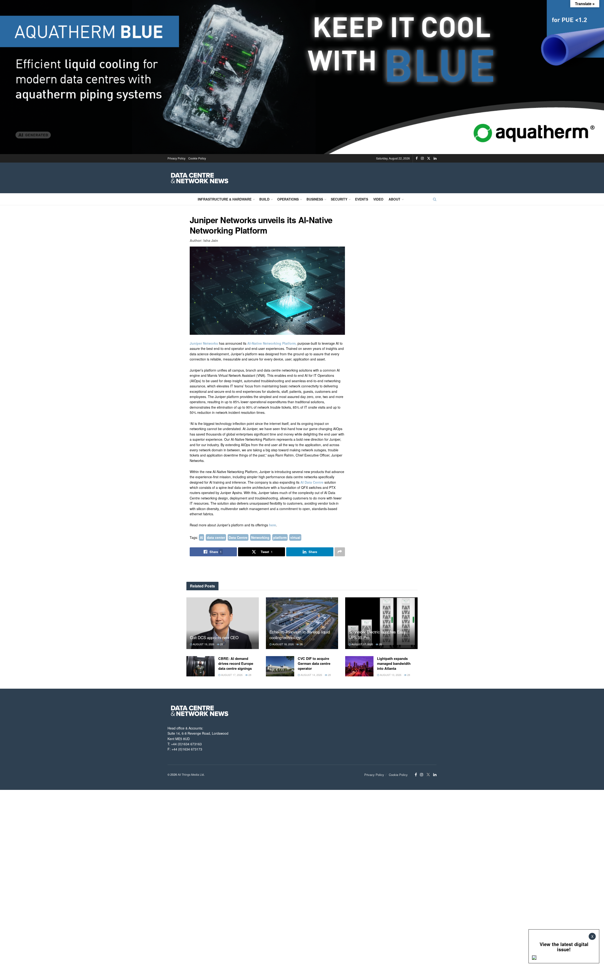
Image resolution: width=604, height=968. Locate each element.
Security (339, 199)
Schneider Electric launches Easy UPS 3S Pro (377, 634)
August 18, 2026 (283, 644)
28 (221, 644)
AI (201, 537)
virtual (295, 537)
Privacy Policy (176, 158)
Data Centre (238, 537)
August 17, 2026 (362, 644)
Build (264, 199)
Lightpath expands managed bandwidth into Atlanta (394, 663)
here (272, 525)
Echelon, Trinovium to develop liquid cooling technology (299, 634)
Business (314, 199)
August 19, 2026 (203, 644)
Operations (288, 199)
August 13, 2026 (390, 675)
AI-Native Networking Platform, (272, 343)
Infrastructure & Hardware (225, 199)
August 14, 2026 (311, 675)
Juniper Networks (204, 343)
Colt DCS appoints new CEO (214, 637)
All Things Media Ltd (191, 774)
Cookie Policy (197, 158)
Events (361, 199)
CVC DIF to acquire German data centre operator (314, 663)
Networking (260, 537)
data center (216, 537)
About (394, 199)
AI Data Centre (311, 482)
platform (280, 537)
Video (378, 199)
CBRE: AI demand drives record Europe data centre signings (235, 663)
